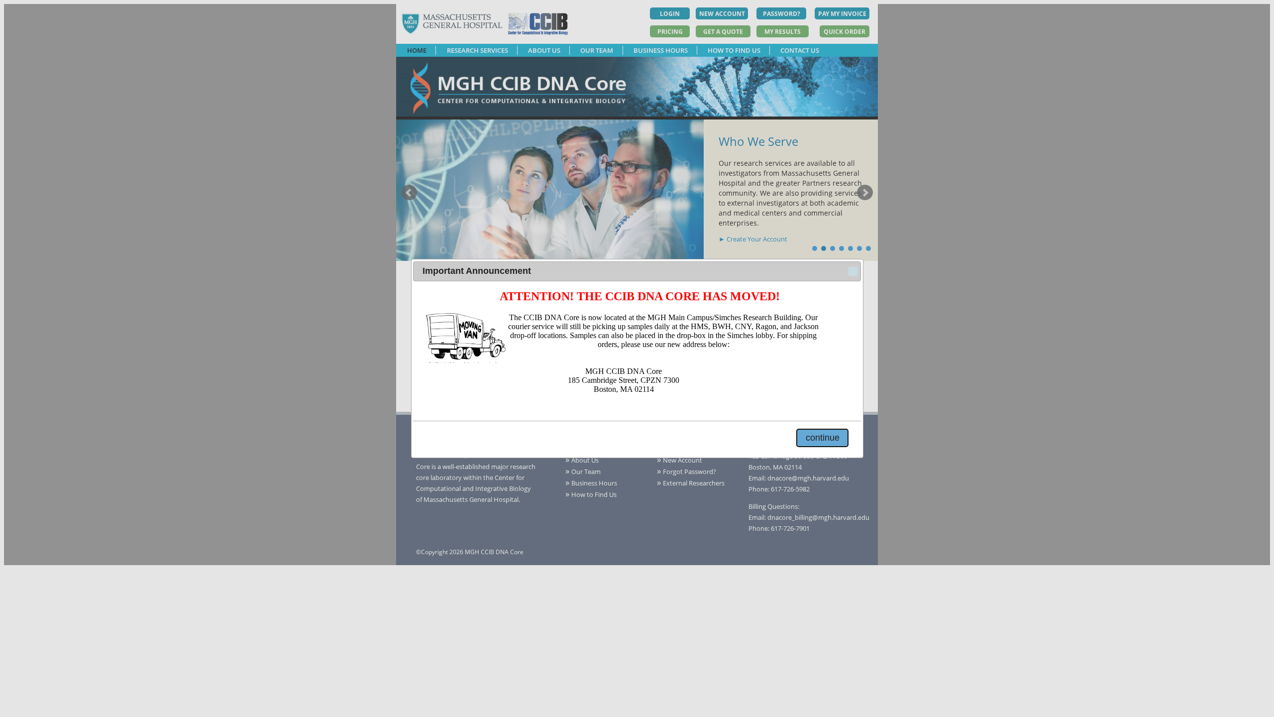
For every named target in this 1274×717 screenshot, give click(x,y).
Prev (409, 193)
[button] (853, 271)
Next (865, 193)
